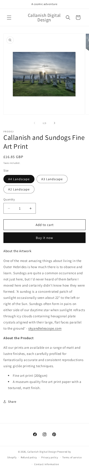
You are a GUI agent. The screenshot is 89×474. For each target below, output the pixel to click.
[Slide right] (55, 123)
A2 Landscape (19, 189)
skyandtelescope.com (44, 328)
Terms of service (71, 457)
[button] (9, 18)
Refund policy (29, 457)
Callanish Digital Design (42, 451)
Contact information (46, 464)
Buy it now (44, 238)
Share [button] (12, 402)
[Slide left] (34, 123)
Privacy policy (49, 457)
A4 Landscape (19, 179)
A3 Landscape (52, 179)
